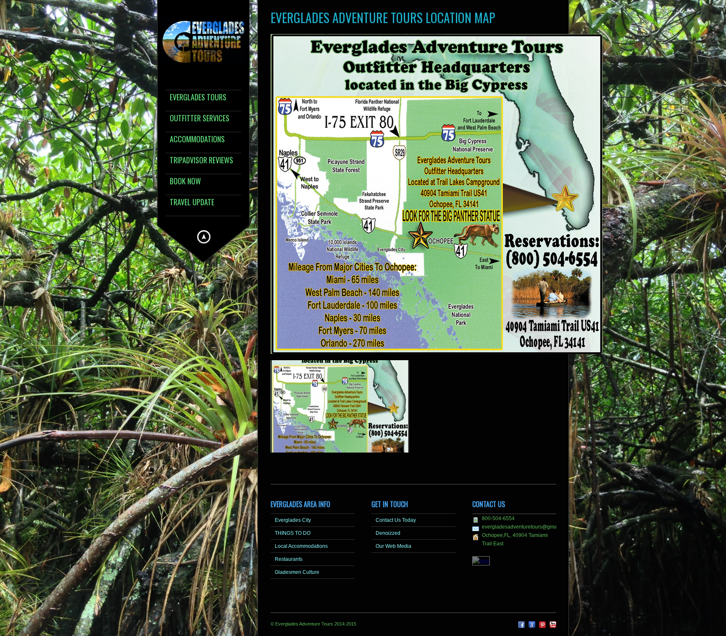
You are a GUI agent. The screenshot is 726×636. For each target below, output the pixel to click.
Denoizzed (388, 533)
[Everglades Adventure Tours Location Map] (340, 455)
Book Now (185, 181)
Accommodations (197, 139)
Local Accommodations (301, 546)
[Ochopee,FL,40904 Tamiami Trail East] (481, 561)
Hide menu (204, 237)
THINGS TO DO (292, 533)
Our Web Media (393, 546)
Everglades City (293, 520)
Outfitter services (199, 118)
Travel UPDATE (192, 202)
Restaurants (288, 559)
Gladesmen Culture (297, 572)
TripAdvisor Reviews (201, 160)
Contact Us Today (396, 520)
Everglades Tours (198, 97)
